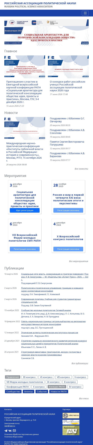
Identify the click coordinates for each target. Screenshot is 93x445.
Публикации (14, 268)
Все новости (81, 168)
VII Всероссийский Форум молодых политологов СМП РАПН (25, 237)
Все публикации (80, 363)
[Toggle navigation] (85, 13)
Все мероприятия (78, 261)
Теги (7, 370)
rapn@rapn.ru (9, 426)
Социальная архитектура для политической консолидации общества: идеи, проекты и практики (25, 199)
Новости (11, 112)
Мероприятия (15, 176)
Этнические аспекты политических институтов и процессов (49, 332)
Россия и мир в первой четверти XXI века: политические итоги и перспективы (68, 199)
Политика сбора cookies (13, 437)
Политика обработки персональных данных (21, 434)
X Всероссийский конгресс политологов (68, 238)
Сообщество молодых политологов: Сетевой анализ (46, 310)
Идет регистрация (24, 210)
